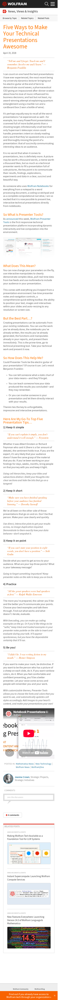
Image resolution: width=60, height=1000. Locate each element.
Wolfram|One (37, 767)
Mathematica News (25, 763)
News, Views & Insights (23, 11)
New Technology (43, 763)
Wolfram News (23, 767)
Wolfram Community (20, 989)
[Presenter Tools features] (28, 257)
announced (12, 218)
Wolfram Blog (40, 989)
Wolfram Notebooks (38, 186)
